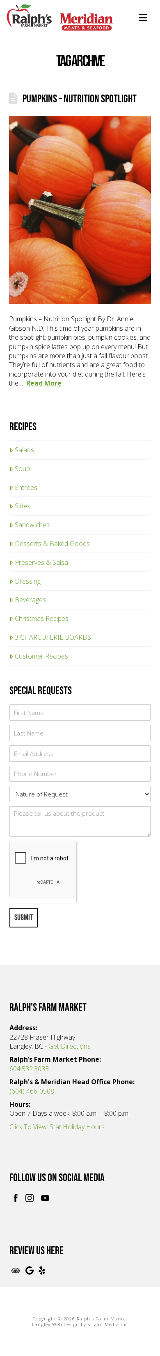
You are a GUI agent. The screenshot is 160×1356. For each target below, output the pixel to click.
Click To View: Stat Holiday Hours (57, 1126)
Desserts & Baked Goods (52, 543)
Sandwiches (32, 524)
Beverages (30, 599)
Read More (44, 383)
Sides (22, 505)
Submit (23, 918)
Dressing (28, 581)
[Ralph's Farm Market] (60, 22)
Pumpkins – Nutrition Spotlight (80, 99)
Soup (22, 468)
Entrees (26, 487)
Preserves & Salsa (41, 562)
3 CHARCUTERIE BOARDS (53, 637)
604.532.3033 (29, 1068)
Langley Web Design (55, 1324)
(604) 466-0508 (31, 1091)
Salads (24, 449)
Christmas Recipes (42, 618)
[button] (143, 17)
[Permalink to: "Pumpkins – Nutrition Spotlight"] (80, 210)
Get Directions (69, 1046)
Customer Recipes (41, 656)
